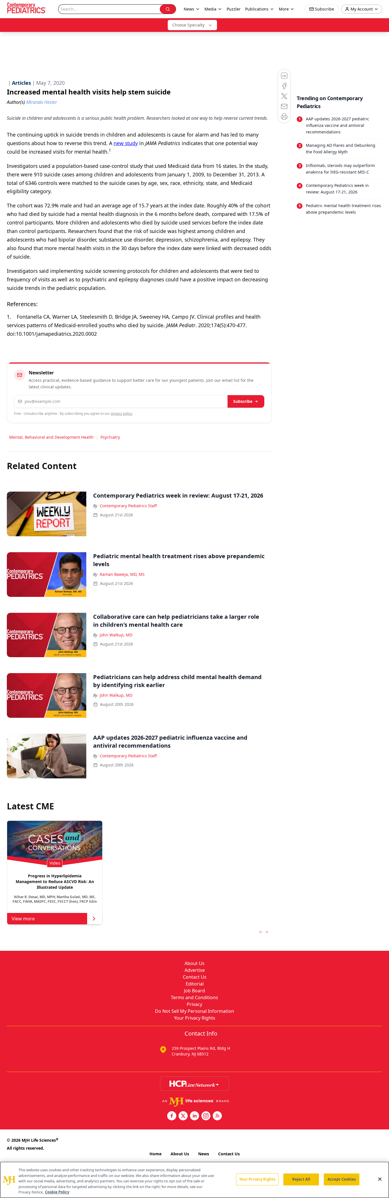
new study (126, 143)
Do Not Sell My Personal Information (194, 1011)
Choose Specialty (188, 25)
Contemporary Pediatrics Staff (128, 505)
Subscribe (242, 401)
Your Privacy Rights (194, 1018)
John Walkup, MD (116, 635)
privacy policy (121, 413)
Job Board (194, 990)
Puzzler (234, 9)
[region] (194, 1180)
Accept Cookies (341, 1179)
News (203, 1153)
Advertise (195, 970)
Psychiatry (110, 437)
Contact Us (194, 977)
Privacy (194, 1004)
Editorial (195, 984)
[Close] (380, 1179)
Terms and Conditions (194, 997)
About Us (194, 963)
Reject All (301, 1179)
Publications (257, 9)
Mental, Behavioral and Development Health (51, 437)
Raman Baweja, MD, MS (122, 574)
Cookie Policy (57, 1192)
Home (155, 1153)
